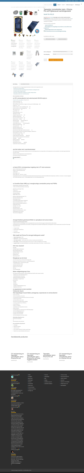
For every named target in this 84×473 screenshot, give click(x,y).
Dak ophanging (46, 54)
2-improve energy (64, 374)
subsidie (51, 17)
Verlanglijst (30, 376)
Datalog (46, 380)
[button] (38, 10)
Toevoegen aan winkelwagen (56, 60)
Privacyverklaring (31, 387)
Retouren (29, 381)
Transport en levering (32, 388)
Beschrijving (15, 84)
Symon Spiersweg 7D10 (65, 376)
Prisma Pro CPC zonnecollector (18, 100)
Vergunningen (47, 376)
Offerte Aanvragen (69, 4)
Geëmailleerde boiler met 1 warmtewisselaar (21, 93)
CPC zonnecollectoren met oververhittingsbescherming (55, 31)
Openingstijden (63, 385)
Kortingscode (30, 390)
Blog (45, 378)
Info (63, 4)
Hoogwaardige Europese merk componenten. (53, 29)
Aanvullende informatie (25, 84)
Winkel (59, 4)
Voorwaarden (30, 383)
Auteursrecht (30, 385)
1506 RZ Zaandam (64, 378)
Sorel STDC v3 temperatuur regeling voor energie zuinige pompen (24, 92)
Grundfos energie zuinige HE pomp (19, 91)
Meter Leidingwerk (47, 51)
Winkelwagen (77, 4)
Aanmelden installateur (48, 383)
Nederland (62, 380)
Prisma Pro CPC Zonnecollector (18, 88)
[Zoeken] (54, 5)
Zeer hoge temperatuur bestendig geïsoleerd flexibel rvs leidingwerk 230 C (26, 89)
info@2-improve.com (64, 383)
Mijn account (30, 378)
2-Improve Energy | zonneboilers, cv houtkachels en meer (21, 470)
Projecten (46, 374)
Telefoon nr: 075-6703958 (65, 381)
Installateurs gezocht (48, 381)
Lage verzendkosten (49, 25)
